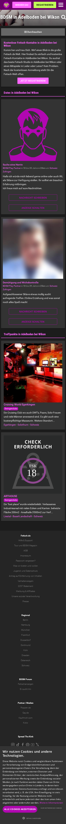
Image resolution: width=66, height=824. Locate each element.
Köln (25, 650)
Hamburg (25, 625)
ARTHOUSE (10, 496)
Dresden (25, 655)
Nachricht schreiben (33, 197)
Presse (26, 601)
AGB (26, 550)
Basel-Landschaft (22, 516)
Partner (21, 703)
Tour (16, 545)
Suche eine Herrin (13, 164)
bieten (24, 566)
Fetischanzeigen (25, 684)
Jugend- (17, 571)
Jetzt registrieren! (33, 80)
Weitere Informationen (51, 802)
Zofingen (7, 171)
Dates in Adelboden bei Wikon (21, 92)
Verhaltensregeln (25, 581)
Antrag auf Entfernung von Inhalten (25, 576)
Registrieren (44, 5)
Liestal (7, 516)
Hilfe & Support (25, 540)
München (25, 630)
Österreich (25, 660)
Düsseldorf (25, 640)
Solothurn (23, 424)
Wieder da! (21, 5)
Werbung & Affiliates (25, 591)
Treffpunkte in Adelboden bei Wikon (25, 334)
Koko (25, 723)
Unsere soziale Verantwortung (26, 596)
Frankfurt (25, 635)
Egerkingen (10, 424)
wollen (35, 566)
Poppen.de (26, 707)
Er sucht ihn (25, 689)
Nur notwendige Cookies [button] (51, 808)
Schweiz (53, 168)
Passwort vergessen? (25, 561)
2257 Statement (25, 586)
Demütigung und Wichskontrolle (21, 282)
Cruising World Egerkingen (19, 404)
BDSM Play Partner (12, 168)
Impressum (25, 555)
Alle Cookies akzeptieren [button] (20, 809)
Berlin (25, 620)
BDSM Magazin (30, 545)
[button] (33, 818)
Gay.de (26, 713)
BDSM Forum (25, 679)
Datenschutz (32, 571)
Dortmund (25, 645)
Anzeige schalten (32, 207)
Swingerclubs (11, 408)
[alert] (33, 785)
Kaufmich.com (26, 718)
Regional (25, 615)
